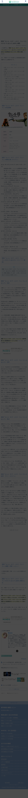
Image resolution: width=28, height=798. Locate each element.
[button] (25, 413)
